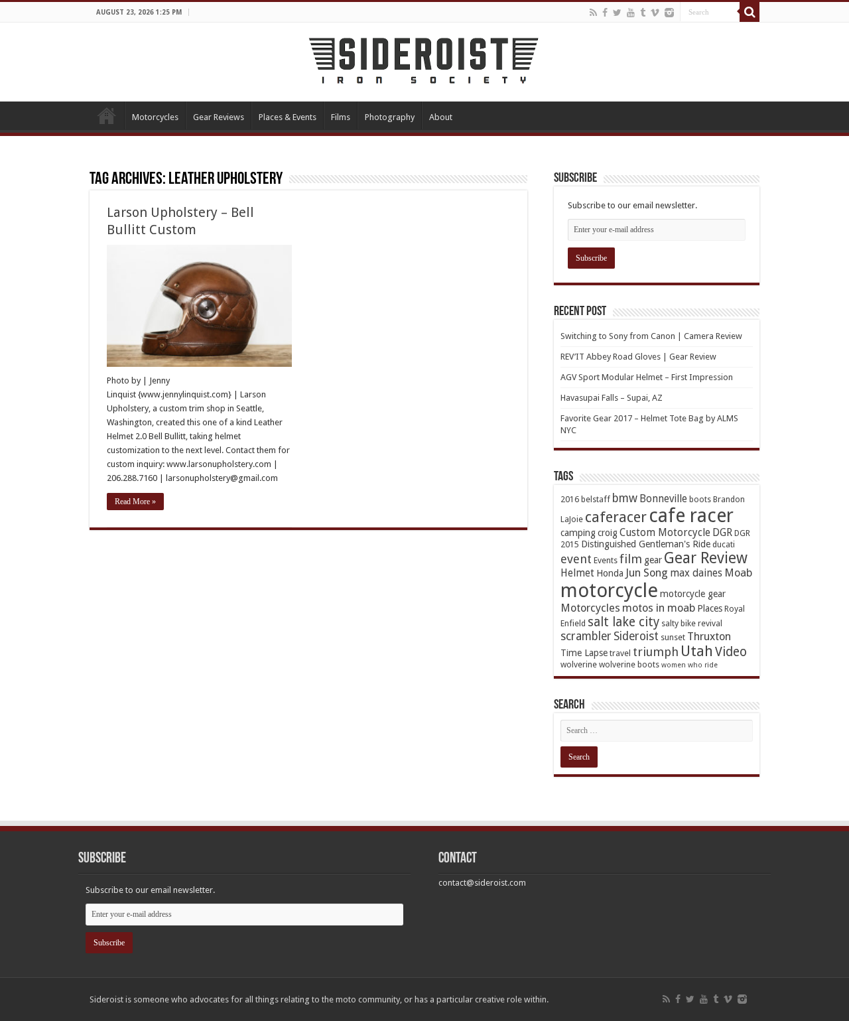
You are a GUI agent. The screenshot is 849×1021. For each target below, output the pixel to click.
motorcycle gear (693, 593)
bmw (624, 498)
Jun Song (646, 573)
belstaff (595, 499)
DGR (722, 533)
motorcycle (609, 590)
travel (620, 653)
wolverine (578, 664)
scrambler (586, 636)
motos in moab (658, 608)
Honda (609, 573)
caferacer (616, 517)
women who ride (689, 665)
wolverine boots (629, 664)
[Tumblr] (643, 13)
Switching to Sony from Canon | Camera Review (651, 336)
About (440, 117)
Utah (697, 651)
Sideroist (636, 636)
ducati (723, 544)
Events (606, 560)
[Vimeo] (655, 13)
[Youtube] (630, 13)
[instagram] (669, 13)
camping (578, 532)
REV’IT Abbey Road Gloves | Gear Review (638, 357)
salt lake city (623, 622)
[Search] (749, 12)
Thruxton (709, 636)
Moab (738, 573)
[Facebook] (605, 13)
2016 (569, 499)
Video (731, 651)
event (576, 559)
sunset (673, 637)
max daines (696, 573)
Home (107, 115)
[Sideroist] (424, 60)
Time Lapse (584, 652)
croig (608, 532)
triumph (656, 652)
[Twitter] (617, 13)
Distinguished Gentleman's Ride (645, 544)
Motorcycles (155, 117)
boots (700, 499)
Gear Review (706, 558)
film (631, 559)
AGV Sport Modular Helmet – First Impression (646, 377)
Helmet (577, 573)
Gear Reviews (218, 117)
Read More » (135, 501)
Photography (390, 117)
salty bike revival (691, 623)
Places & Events (287, 117)
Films (340, 117)
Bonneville (663, 499)
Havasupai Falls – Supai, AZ (611, 398)
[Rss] (593, 13)
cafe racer (691, 516)
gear (653, 560)
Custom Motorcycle (665, 533)
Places (709, 608)
